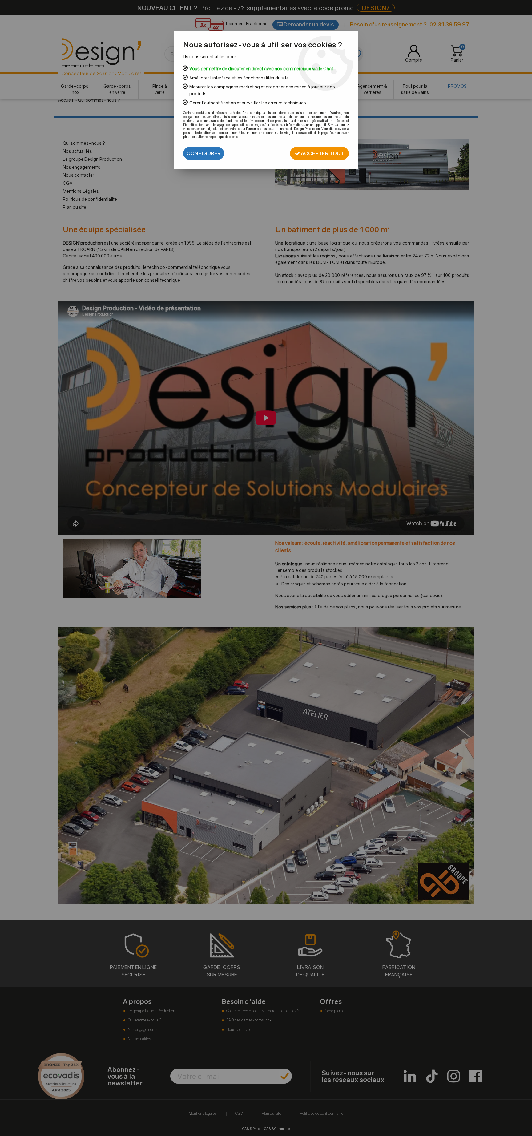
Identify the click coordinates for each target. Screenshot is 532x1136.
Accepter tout (322, 153)
